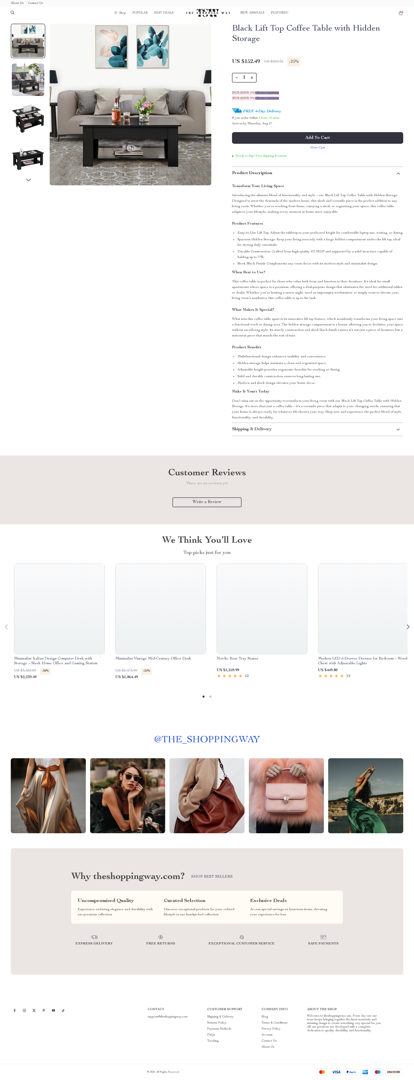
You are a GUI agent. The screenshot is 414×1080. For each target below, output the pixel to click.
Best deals (164, 12)
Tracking (213, 1040)
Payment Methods (219, 1028)
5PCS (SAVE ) (244, 98)
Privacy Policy (271, 1028)
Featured (279, 12)
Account (267, 1034)
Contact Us (35, 3)
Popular (140, 12)
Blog (265, 1016)
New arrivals (252, 12)
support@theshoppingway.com (168, 1016)
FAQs (211, 1034)
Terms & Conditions (274, 1022)
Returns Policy (216, 1022)
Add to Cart (317, 138)
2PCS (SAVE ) (244, 92)
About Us (17, 3)
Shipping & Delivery (220, 1016)
